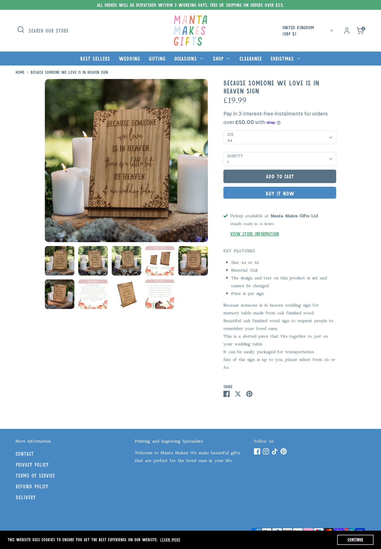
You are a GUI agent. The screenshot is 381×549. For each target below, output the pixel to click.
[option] (126, 162)
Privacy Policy (32, 464)
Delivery (26, 497)
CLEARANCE (250, 58)
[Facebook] (257, 451)
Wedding (129, 58)
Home (20, 72)
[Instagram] (266, 451)
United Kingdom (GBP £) (298, 31)
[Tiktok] (275, 451)
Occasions (186, 58)
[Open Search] (21, 29)
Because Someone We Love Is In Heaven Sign (69, 72)
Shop (219, 58)
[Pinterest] (283, 451)
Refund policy (32, 486)
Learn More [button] (170, 539)
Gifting (157, 58)
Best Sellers (95, 58)
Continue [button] (355, 539)
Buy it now (280, 193)
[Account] (347, 30)
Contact (25, 454)
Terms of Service (35, 475)
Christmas (283, 58)
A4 (229, 139)
